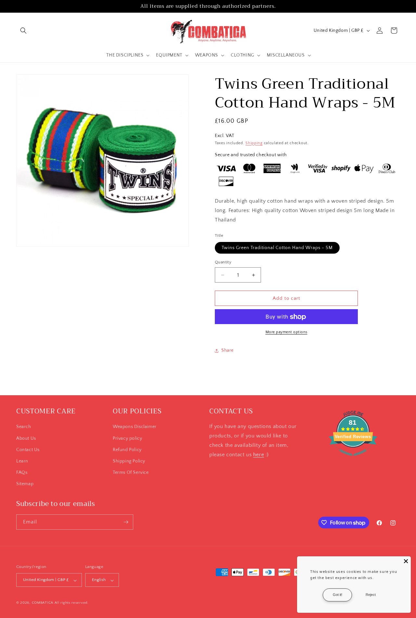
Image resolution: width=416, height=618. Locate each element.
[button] (23, 30)
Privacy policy (127, 438)
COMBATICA (42, 603)
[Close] (406, 561)
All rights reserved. (72, 603)
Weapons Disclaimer (135, 426)
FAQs (21, 472)
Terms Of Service (131, 472)
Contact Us (28, 449)
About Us (26, 438)
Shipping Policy (129, 460)
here (258, 454)
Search (23, 426)
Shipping (254, 143)
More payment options (286, 332)
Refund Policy (127, 449)
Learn (22, 460)
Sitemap (24, 483)
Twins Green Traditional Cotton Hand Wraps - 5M (277, 247)
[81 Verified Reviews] (353, 459)
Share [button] (227, 350)
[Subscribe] (126, 522)
